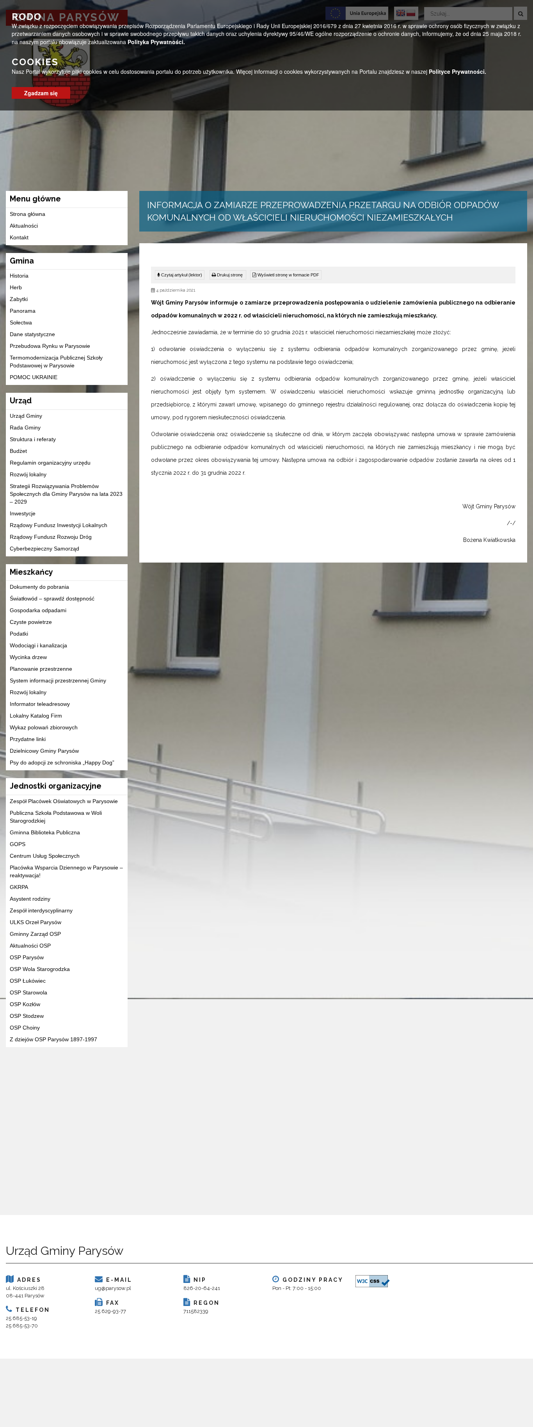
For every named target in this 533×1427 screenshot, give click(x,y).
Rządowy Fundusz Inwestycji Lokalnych (58, 525)
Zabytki (19, 299)
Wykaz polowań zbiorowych (44, 727)
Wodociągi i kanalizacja (38, 645)
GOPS (17, 844)
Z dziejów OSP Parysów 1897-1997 (53, 1039)
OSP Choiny (25, 1027)
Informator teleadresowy (40, 704)
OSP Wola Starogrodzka (40, 969)
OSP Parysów (27, 957)
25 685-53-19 (21, 1318)
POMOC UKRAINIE (33, 377)
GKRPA (19, 887)
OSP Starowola (28, 992)
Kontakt (19, 237)
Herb (16, 287)
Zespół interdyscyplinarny (41, 910)
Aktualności (24, 226)
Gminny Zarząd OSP (35, 934)
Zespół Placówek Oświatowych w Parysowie (64, 801)
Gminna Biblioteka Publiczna (45, 832)
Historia (19, 276)
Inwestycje (23, 513)
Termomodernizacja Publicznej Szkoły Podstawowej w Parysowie (56, 362)
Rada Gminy (25, 427)
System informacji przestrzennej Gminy (58, 680)
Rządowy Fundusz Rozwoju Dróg (51, 537)
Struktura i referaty (33, 439)
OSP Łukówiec (28, 981)
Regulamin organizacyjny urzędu (50, 463)
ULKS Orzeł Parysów (35, 922)
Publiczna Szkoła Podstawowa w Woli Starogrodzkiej (56, 817)
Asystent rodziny (30, 899)
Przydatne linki (28, 739)
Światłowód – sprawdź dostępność (52, 598)
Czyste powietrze (31, 622)
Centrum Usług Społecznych (45, 856)
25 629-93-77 (110, 1311)
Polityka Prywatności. (156, 41)
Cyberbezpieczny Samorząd (44, 548)
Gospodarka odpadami (38, 610)
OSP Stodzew (27, 1016)
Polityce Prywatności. (457, 71)
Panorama (23, 311)
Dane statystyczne (32, 334)
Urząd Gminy (26, 416)
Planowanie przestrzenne (41, 669)
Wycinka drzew (28, 657)
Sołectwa (21, 322)
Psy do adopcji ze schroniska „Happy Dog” (62, 762)
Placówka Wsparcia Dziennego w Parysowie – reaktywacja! (66, 871)
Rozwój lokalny (28, 474)
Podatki (19, 634)
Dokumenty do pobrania (39, 587)
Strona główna (27, 214)
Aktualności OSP (30, 945)
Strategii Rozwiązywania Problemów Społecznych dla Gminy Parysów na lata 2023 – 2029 (66, 494)
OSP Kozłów (25, 1004)
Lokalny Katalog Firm (36, 716)
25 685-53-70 (22, 1326)
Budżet (18, 451)
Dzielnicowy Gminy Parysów (44, 751)
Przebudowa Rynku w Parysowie (50, 346)
